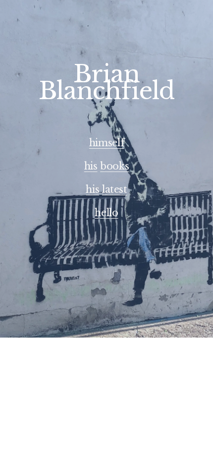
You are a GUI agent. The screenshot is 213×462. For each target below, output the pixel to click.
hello (106, 213)
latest (114, 189)
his (91, 166)
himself (106, 143)
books (114, 166)
